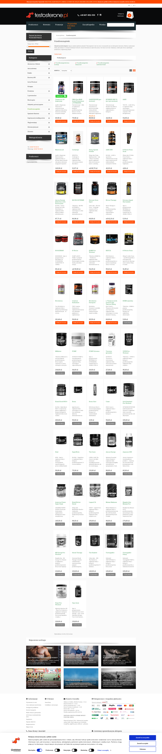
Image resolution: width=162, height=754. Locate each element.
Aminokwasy (32, 68)
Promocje (59, 24)
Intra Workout (32, 82)
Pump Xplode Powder (93, 150)
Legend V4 (92, 502)
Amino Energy (111, 452)
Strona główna (60, 35)
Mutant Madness (111, 502)
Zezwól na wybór (142, 743)
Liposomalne (32, 95)
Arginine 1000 (127, 452)
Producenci (33, 24)
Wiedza (102, 24)
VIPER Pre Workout (126, 352)
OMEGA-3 (65, 2)
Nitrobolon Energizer (92, 301)
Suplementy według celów (36, 118)
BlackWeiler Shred (76, 503)
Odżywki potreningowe (35, 104)
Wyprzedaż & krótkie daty (72, 25)
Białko (30, 73)
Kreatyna (31, 91)
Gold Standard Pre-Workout (127, 402)
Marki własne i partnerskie (33, 712)
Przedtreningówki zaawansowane (102, 63)
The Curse (92, 452)
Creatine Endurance (75, 301)
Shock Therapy (77, 553)
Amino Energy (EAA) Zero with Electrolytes (60, 201)
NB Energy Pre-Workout (60, 553)
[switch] (57, 750)
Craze (108, 401)
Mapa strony (29, 727)
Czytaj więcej (57, 54)
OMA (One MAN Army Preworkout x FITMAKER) (78, 101)
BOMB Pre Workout (92, 251)
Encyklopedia (88, 24)
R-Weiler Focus (128, 250)
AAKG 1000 (109, 150)
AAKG (124, 99)
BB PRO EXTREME (78, 200)
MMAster (58, 351)
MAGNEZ (83, 2)
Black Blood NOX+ (61, 401)
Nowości (46, 24)
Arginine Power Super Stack (60, 503)
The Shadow (93, 553)
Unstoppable (110, 553)
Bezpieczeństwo (30, 724)
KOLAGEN (89, 2)
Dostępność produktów (32, 707)
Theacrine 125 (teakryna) (59, 100)
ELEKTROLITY (56, 2)
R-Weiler (75, 250)
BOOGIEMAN (59, 250)
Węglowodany (32, 122)
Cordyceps (75, 150)
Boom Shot (92, 401)
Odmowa (143, 749)
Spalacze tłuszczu (33, 113)
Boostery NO (32, 77)
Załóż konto (120, 16)
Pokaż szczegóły (103, 750)
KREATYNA (48, 2)
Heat (56, 452)
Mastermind (59, 150)
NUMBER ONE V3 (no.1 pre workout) (112, 100)
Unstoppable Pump (127, 553)
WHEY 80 (71, 2)
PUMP (74, 351)
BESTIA (108, 250)
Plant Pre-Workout (58, 604)
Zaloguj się (121, 13)
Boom (74, 401)
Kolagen (30, 86)
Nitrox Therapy (111, 200)
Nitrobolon (59, 301)
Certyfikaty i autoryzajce (51, 705)
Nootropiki (31, 100)
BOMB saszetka (128, 301)
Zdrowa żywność (33, 127)
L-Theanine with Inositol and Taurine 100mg (111, 302)
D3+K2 (95, 2)
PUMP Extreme (94, 351)
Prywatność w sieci (31, 702)
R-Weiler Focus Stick (128, 150)
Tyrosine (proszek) (109, 352)
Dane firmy (48, 702)
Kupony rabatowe (30, 722)
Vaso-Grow (75, 603)
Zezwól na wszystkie (142, 737)
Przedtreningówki (71, 35)
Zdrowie (30, 131)
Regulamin (29, 719)
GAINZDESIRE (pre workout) (95, 100)
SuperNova (75, 452)
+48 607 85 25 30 (34, 147)
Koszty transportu (31, 710)
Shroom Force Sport (93, 201)
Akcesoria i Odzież (34, 64)
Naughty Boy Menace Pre (127, 503)
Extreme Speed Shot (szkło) (128, 201)
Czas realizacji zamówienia (33, 705)
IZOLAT (77, 2)
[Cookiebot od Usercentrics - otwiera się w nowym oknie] (16, 750)
